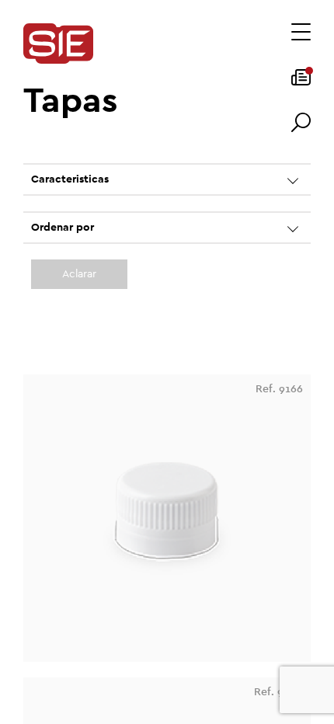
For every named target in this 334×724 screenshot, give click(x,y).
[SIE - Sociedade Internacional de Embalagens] (58, 44)
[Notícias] (301, 82)
